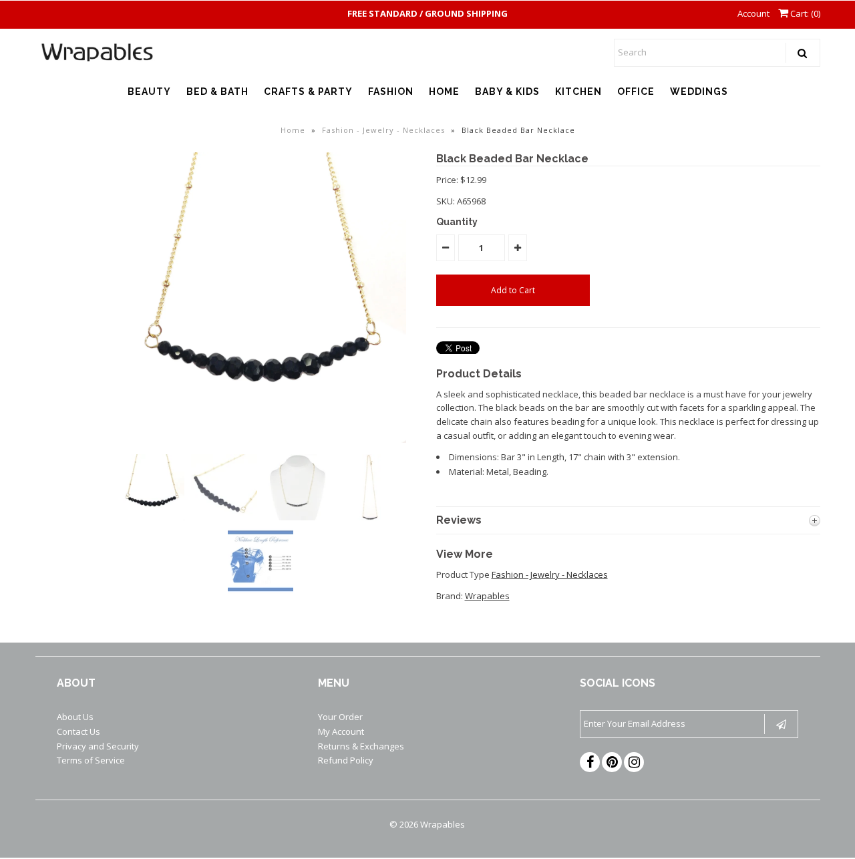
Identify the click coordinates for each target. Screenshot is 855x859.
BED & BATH (217, 91)
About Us (75, 717)
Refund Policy (345, 760)
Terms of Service (91, 760)
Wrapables (487, 596)
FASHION (390, 91)
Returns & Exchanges (361, 746)
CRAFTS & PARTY (308, 91)
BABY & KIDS (507, 91)
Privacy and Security (98, 746)
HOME (444, 91)
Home (293, 130)
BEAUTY (149, 91)
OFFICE (636, 91)
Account (753, 13)
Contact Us (78, 731)
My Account (341, 731)
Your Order (340, 717)
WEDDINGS (699, 91)
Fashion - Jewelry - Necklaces (383, 130)
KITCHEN (578, 91)
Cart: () (804, 13)
